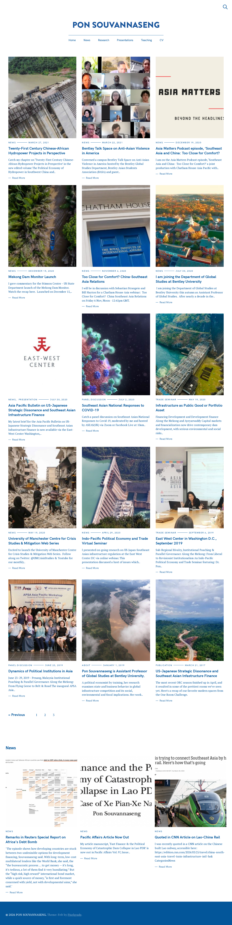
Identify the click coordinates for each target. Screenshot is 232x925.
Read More (18, 177)
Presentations (125, 40)
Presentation (28, 399)
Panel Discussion (94, 399)
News (87, 40)
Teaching (146, 40)
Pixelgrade (74, 915)
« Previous (16, 714)
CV (161, 40)
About (86, 665)
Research (103, 40)
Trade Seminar (166, 399)
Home (72, 40)
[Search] (225, 7)
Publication (164, 665)
